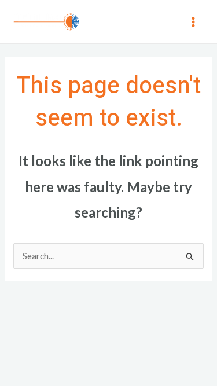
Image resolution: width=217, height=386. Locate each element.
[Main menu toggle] (193, 21)
